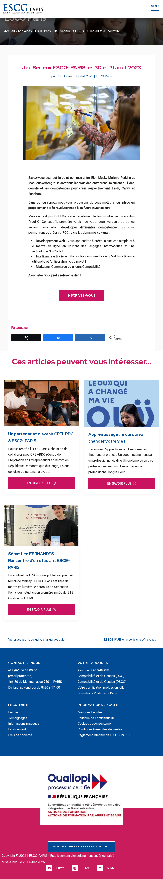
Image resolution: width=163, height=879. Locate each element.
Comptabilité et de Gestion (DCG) (101, 676)
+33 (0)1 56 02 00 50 (22, 670)
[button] (154, 8)
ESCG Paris (43, 31)
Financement (17, 729)
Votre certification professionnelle (101, 687)
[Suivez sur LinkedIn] (49, 868)
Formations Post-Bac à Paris (97, 693)
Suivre (60, 868)
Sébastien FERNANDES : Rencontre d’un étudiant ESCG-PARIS (39, 560)
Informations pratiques (23, 723)
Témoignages (17, 718)
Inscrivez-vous (81, 295)
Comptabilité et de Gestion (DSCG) (102, 682)
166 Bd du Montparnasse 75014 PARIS (35, 682)
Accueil (9, 31)
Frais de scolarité (20, 735)
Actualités (25, 31)
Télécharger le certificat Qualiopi (81, 846)
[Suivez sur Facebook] (100, 868)
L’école (13, 712)
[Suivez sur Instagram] (75, 868)
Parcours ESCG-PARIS (93, 670)
